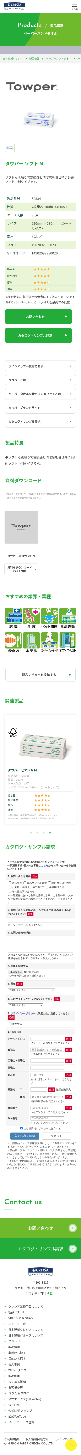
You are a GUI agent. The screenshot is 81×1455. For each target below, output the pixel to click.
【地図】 (49, 1293)
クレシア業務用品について (25, 1306)
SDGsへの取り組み (20, 1318)
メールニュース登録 (21, 1422)
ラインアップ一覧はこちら (26, 366)
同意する (17, 1023)
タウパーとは (17, 380)
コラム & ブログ (18, 1393)
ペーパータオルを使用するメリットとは (35, 394)
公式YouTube (17, 1416)
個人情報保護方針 (37, 1439)
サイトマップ (64, 1439)
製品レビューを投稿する (39, 674)
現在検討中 (38, 887)
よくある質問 (17, 1382)
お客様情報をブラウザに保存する (42, 1128)
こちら (44, 865)
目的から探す (17, 1358)
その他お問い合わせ (23, 891)
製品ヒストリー (18, 1312)
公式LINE (14, 1405)
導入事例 (14, 1364)
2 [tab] (37, 833)
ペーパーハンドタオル (58, 58)
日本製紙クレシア (13, 58)
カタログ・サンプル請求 (35, 335)
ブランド (14, 1341)
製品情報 (34, 58)
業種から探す (17, 1353)
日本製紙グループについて (25, 1335)
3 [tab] (44, 833)
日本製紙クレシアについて (25, 1329)
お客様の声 (15, 1387)
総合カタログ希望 (61, 882)
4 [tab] (50, 833)
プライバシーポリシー (23, 1013)
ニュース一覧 (17, 1324)
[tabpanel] (41, 769)
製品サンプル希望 (37, 882)
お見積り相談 (19, 887)
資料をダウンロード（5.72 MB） (19, 569)
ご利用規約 (11, 1439)
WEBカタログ (17, 1370)
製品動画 (14, 1376)
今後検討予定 (56, 887)
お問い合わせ (35, 316)
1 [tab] (31, 833)
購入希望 (17, 882)
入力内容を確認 (25, 1136)
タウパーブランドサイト (24, 408)
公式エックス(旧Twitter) (24, 1399)
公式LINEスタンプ (20, 1410)
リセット (56, 1136)
